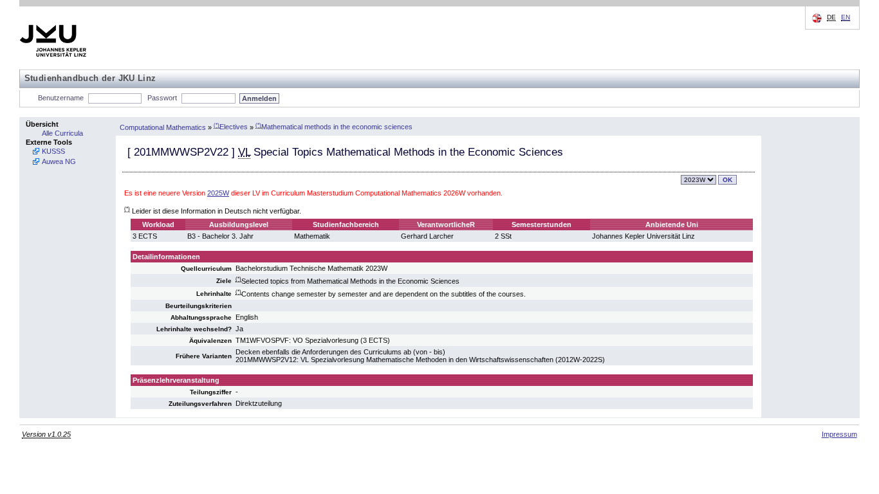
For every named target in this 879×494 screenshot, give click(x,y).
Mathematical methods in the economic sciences (333, 127)
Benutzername (61, 98)
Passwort (162, 98)
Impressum (839, 434)
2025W (218, 193)
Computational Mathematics (163, 127)
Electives (231, 127)
